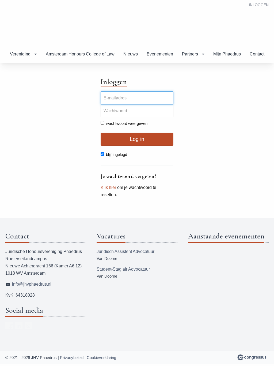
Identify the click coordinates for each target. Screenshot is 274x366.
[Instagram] (28, 325)
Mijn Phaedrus (227, 54)
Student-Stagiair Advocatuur (123, 269)
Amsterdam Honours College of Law (80, 54)
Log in (137, 139)
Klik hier (108, 187)
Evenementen (160, 54)
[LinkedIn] (18, 325)
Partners (190, 54)
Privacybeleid (71, 357)
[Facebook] (9, 325)
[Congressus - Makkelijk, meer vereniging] (252, 357)
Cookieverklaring (101, 357)
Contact (257, 54)
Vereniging (20, 54)
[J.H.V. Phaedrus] (21, 23)
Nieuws (130, 54)
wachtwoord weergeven (126, 123)
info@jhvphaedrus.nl (31, 284)
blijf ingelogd (116, 154)
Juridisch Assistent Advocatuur (125, 251)
